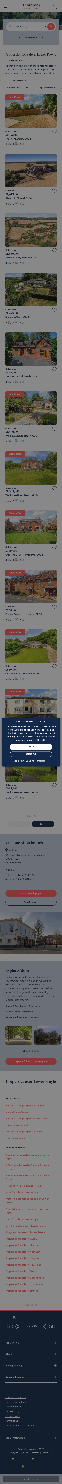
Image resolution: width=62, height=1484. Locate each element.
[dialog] (31, 742)
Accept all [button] (31, 747)
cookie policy (40, 740)
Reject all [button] (31, 754)
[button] (31, 761)
